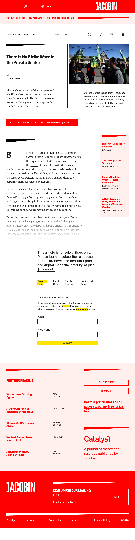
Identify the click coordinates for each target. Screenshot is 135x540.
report (73, 153)
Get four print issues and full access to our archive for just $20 (40, 122)
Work (64, 35)
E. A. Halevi (107, 150)
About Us (32, 520)
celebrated (73, 161)
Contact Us (54, 520)
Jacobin (37, 18)
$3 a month (46, 269)
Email (40, 317)
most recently (62, 173)
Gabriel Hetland (110, 186)
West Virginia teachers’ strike (62, 206)
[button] (8, 6)
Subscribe (106, 382)
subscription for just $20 (58, 18)
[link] (46, 6)
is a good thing (62, 210)
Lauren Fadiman (110, 167)
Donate (106, 391)
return (34, 165)
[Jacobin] (106, 6)
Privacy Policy (102, 520)
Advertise (77, 520)
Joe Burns (13, 78)
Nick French (59, 408)
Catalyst (11, 520)
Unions (56, 35)
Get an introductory (19, 18)
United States (29, 35)
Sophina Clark (109, 211)
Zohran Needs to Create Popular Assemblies (111, 180)
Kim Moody (58, 437)
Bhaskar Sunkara (111, 189)
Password (43, 330)
